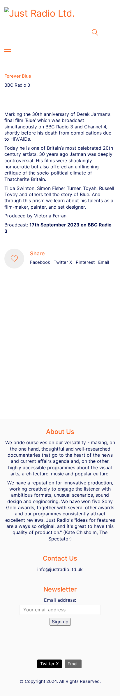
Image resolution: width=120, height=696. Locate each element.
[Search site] (95, 33)
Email (103, 262)
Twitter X (63, 262)
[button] (7, 49)
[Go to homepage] (60, 18)
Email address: (60, 600)
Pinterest (85, 262)
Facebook (40, 262)
